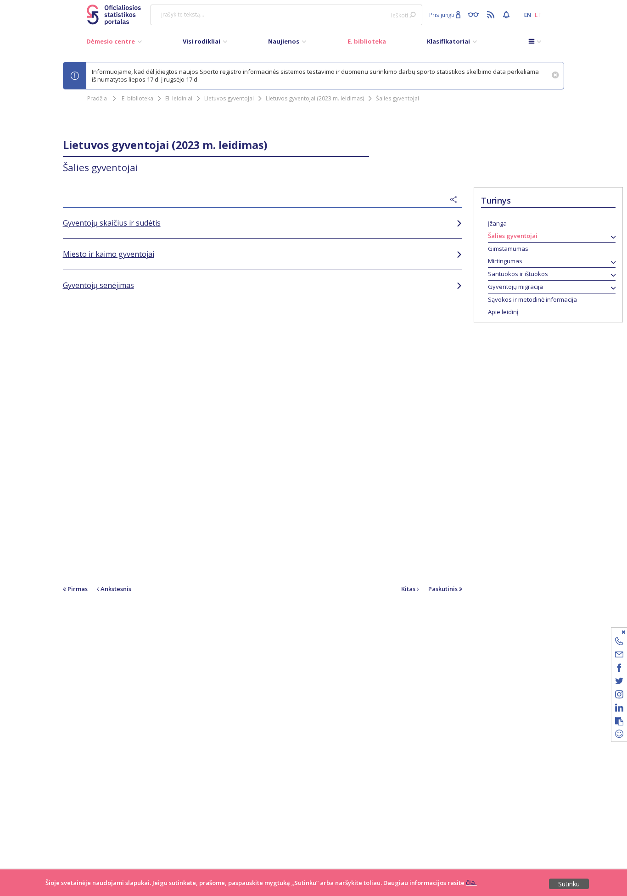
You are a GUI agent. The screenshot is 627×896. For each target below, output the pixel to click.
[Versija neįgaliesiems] (475, 14)
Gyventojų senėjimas (98, 285)
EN (527, 14)
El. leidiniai (178, 98)
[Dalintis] (456, 200)
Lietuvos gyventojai (229, 98)
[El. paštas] (619, 656)
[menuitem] (114, 43)
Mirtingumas (505, 261)
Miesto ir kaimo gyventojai (108, 254)
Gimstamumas (508, 248)
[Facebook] (619, 669)
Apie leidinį (503, 312)
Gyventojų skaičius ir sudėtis (112, 223)
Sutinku (569, 883)
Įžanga (497, 223)
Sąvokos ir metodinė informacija (532, 299)
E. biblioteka (137, 98)
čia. (471, 882)
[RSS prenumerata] (492, 14)
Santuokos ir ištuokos (518, 274)
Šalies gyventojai (397, 98)
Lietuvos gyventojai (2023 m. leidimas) (315, 98)
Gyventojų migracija (515, 286)
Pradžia (97, 98)
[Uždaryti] (613, 631)
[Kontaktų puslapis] (619, 642)
